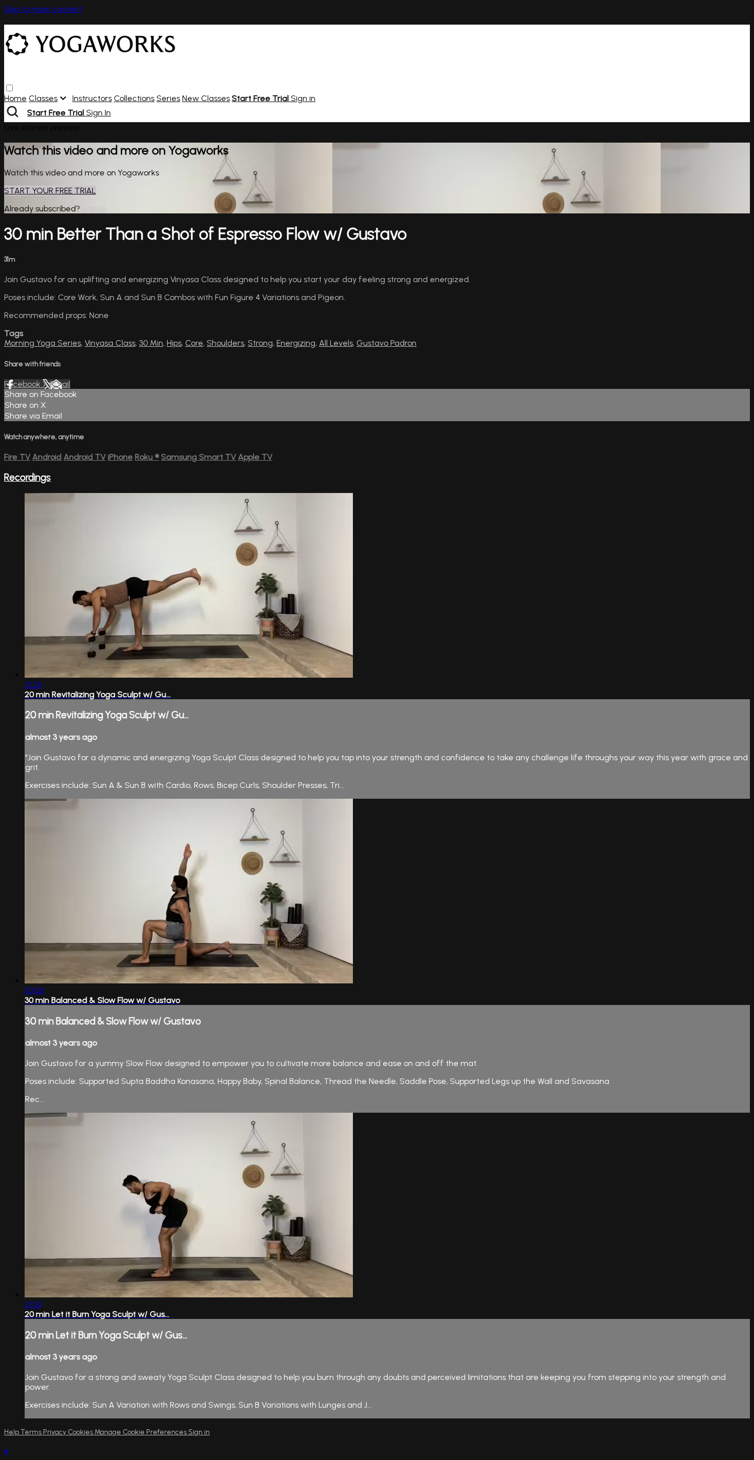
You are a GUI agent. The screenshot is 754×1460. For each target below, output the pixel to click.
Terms (32, 1432)
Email (60, 384)
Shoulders (225, 343)
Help (12, 1432)
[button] (9, 88)
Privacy (55, 1432)
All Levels (336, 343)
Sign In (98, 112)
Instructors (92, 98)
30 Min (151, 343)
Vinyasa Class (110, 343)
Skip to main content (43, 9)
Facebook (23, 384)
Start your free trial (50, 190)
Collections (134, 98)
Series (168, 98)
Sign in (303, 98)
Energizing (295, 343)
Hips (174, 343)
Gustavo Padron (386, 343)
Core (194, 343)
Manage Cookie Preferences (141, 1432)
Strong (260, 343)
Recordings (27, 477)
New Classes (206, 98)
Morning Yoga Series (42, 343)
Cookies (81, 1432)
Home (15, 98)
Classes (43, 98)
